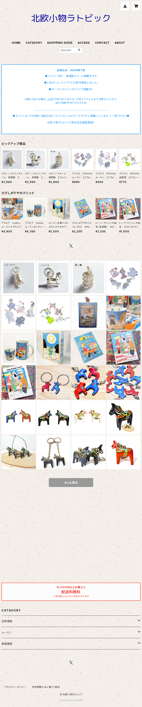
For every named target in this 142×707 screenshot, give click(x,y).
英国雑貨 (6, 643)
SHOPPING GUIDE (59, 42)
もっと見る (71, 482)
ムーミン (6, 632)
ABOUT (120, 42)
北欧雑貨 (6, 621)
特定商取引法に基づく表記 (46, 687)
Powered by (67, 700)
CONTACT (102, 42)
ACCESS (84, 42)
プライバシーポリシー (15, 687)
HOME (16, 42)
